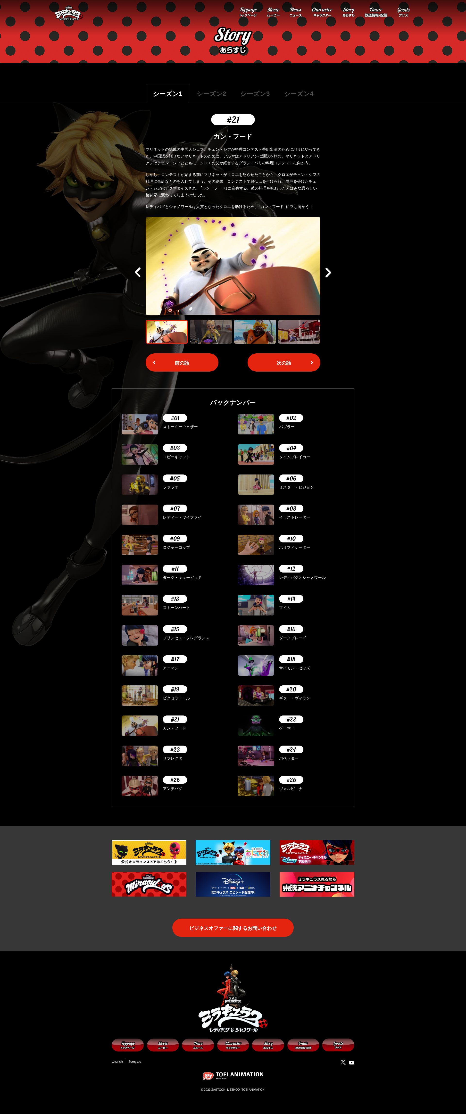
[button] (328, 272)
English (117, 1061)
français (135, 1061)
